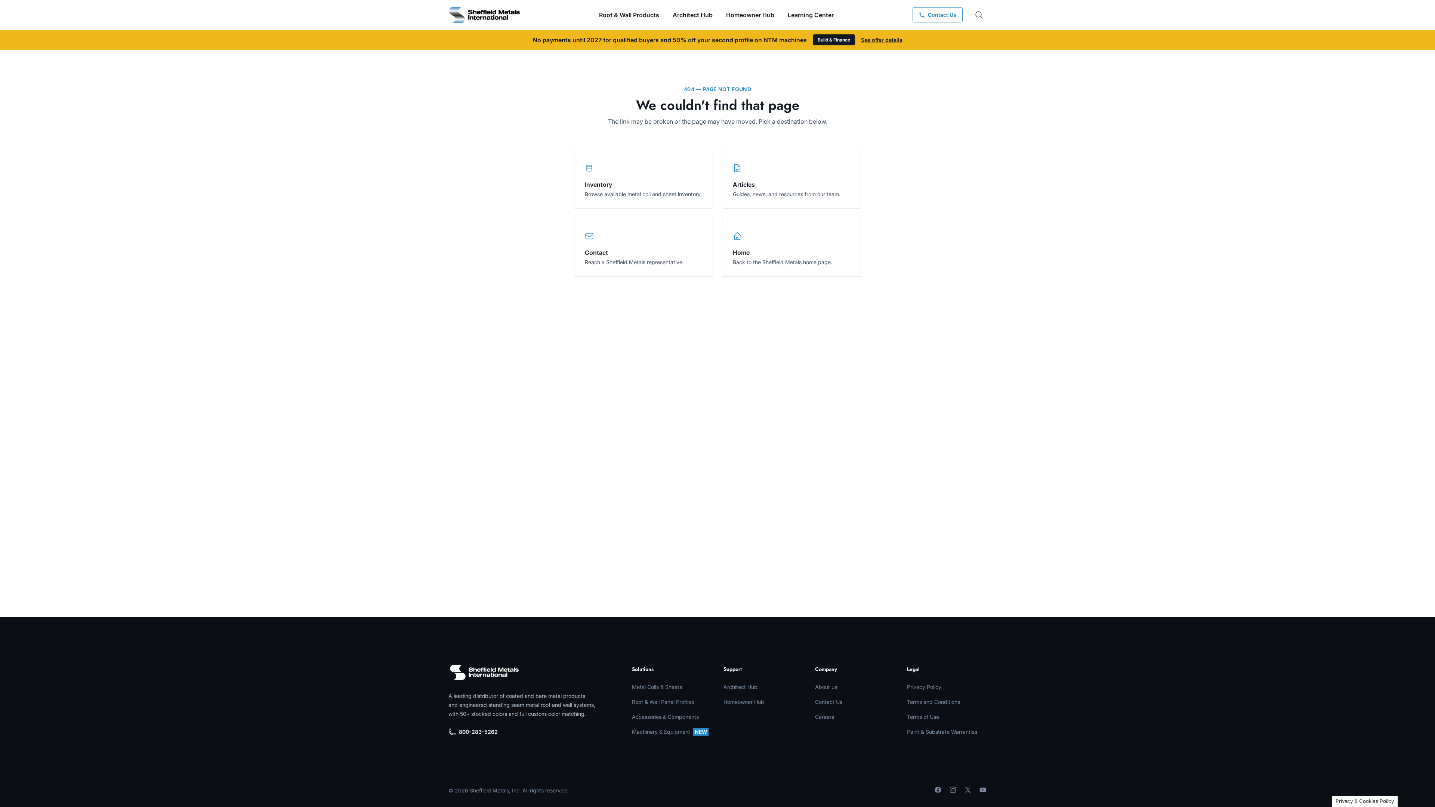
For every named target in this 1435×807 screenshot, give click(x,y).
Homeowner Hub (750, 15)
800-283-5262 (478, 732)
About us (826, 687)
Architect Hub (693, 15)
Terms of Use (923, 717)
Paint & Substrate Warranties (942, 732)
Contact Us (828, 702)
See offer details (881, 40)
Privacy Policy (924, 687)
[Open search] (979, 14)
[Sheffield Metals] (484, 672)
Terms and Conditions (933, 702)
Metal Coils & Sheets (657, 687)
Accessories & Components (665, 717)
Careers (824, 717)
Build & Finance (834, 40)
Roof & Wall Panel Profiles (663, 702)
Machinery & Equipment (669, 732)
